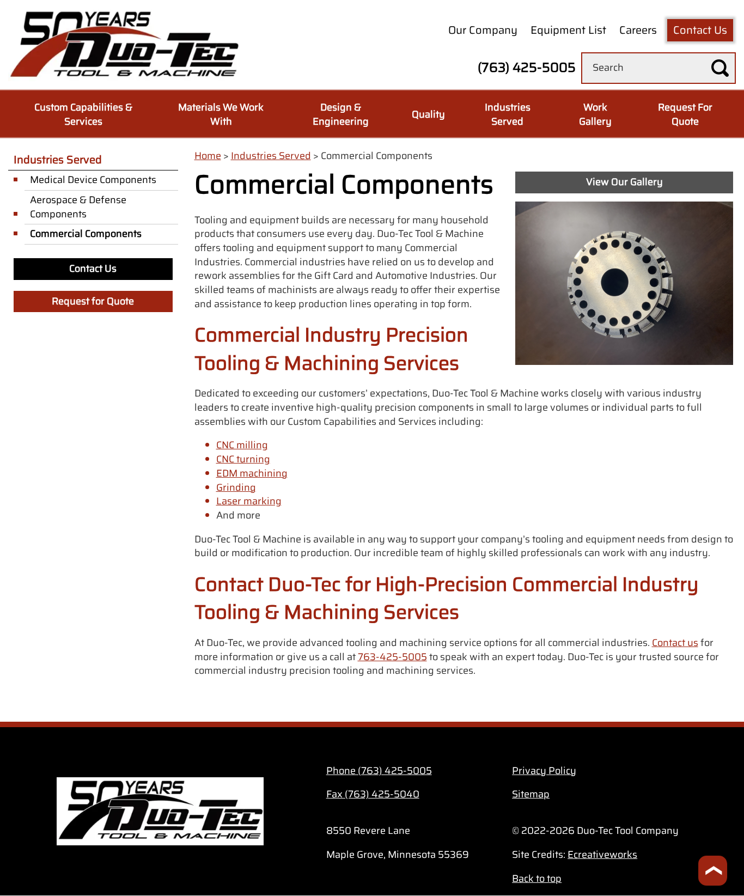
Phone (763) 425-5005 (379, 770)
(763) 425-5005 (527, 67)
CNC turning (243, 459)
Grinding (236, 487)
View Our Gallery (624, 182)
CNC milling (242, 445)
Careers (638, 30)
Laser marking (249, 501)
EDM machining (252, 473)
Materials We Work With (221, 114)
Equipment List (568, 30)
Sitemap (531, 794)
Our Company (482, 30)
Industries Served (507, 114)
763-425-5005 (392, 657)
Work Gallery (595, 114)
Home (207, 155)
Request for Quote (93, 301)
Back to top (537, 878)
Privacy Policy (544, 770)
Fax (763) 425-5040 (372, 794)
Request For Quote (685, 114)
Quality (428, 114)
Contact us (675, 642)
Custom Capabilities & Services (83, 114)
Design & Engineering (341, 114)
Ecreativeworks (602, 854)
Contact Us (700, 30)
